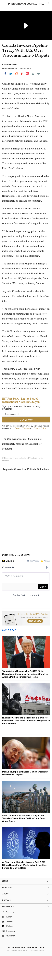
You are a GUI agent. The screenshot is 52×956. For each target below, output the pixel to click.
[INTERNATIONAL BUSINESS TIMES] (26, 4)
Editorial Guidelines (38, 469)
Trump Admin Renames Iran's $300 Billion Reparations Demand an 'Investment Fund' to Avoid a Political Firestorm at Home (25, 674)
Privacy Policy (40, 428)
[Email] (33, 73)
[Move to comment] (38, 73)
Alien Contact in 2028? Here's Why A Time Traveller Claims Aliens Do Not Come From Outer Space (23, 818)
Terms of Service (22, 428)
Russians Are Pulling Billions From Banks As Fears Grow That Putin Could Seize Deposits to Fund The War (26, 720)
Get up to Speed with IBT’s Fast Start (32, 614)
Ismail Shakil (11, 64)
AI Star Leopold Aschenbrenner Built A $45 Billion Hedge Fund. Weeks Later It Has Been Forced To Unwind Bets (24, 865)
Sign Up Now (35, 621)
